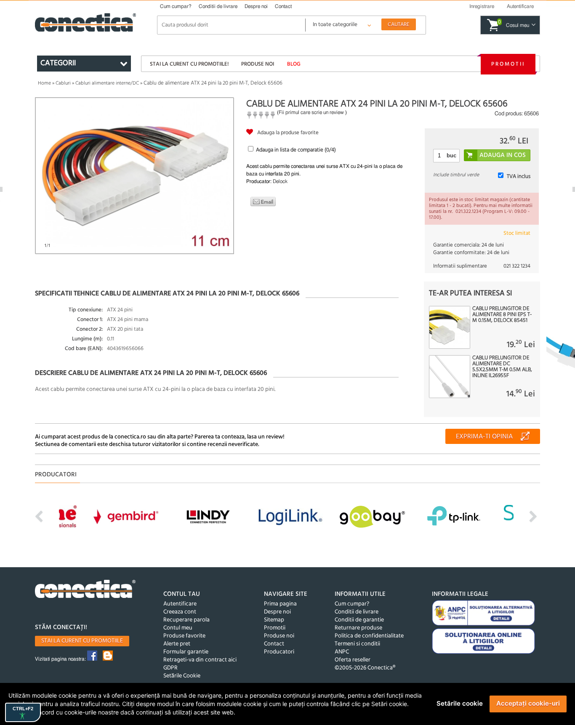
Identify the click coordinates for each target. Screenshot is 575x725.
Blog (294, 64)
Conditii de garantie (359, 620)
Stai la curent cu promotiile (82, 641)
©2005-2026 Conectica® (365, 668)
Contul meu (177, 628)
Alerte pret (176, 644)
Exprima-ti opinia (484, 436)
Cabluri (63, 83)
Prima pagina (280, 604)
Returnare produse (358, 628)
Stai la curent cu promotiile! (189, 64)
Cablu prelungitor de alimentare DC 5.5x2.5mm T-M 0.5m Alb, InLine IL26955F (502, 367)
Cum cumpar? (176, 6)
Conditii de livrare (218, 6)
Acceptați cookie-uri (528, 703)
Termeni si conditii (357, 644)
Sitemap (274, 620)
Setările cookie (460, 703)
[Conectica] (85, 590)
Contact (283, 6)
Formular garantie (185, 652)
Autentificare (180, 604)
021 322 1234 (516, 266)
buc (451, 155)
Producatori (279, 652)
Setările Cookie (181, 676)
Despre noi (256, 6)
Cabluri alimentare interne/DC (107, 83)
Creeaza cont (179, 612)
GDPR (170, 668)
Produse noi (257, 64)
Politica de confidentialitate (369, 636)
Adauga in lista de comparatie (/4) (296, 150)
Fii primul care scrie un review (311, 112)
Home (44, 83)
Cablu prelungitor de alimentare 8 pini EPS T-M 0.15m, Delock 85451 (502, 315)
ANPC (342, 652)
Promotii (508, 64)
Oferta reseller (352, 660)
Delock (280, 181)
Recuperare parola (186, 620)
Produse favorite (184, 636)
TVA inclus (518, 176)
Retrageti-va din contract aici (200, 660)
